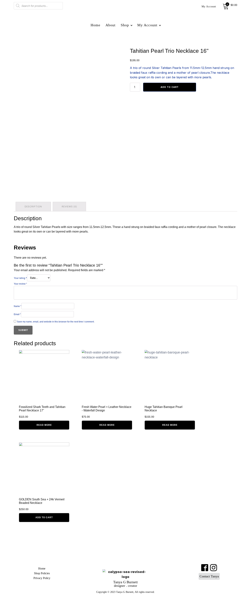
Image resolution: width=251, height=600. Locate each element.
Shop (125, 25)
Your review (20, 284)
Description (33, 206)
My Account (209, 6)
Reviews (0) (69, 206)
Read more (44, 425)
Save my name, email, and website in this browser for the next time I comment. (55, 321)
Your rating (20, 278)
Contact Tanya (209, 576)
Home (95, 25)
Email (17, 314)
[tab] (33, 206)
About (110, 25)
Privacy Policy (41, 578)
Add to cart (170, 87)
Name (17, 306)
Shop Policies (42, 573)
